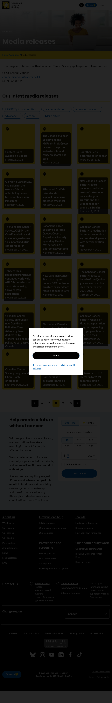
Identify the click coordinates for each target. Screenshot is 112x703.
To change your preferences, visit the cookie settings (54, 367)
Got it (56, 355)
